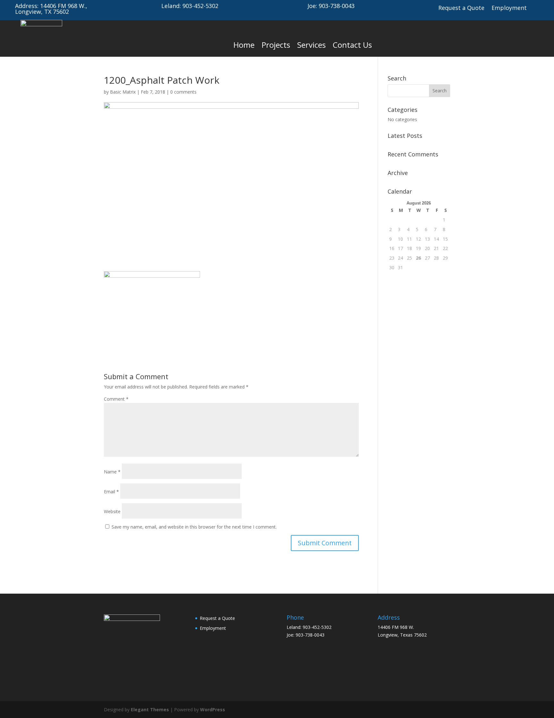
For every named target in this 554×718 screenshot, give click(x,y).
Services (311, 44)
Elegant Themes (150, 709)
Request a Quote (461, 8)
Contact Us (352, 44)
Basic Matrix (123, 92)
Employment (509, 8)
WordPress (212, 709)
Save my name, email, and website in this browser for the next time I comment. (194, 527)
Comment (116, 399)
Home (244, 44)
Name (112, 472)
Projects (276, 44)
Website (112, 511)
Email (111, 491)
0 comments (183, 92)
